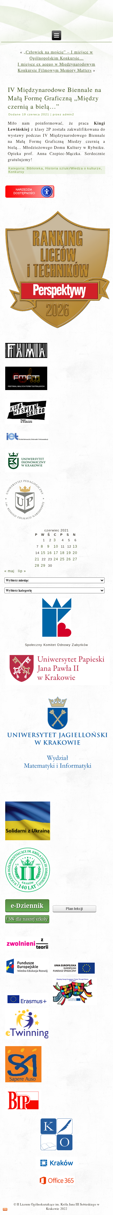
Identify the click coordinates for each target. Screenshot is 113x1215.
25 (62, 559)
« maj (9, 571)
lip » (22, 571)
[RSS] (5, 1209)
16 (49, 553)
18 (62, 553)
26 (68, 559)
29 (43, 566)
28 (37, 566)
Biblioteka (35, 168)
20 (75, 553)
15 (43, 553)
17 (56, 553)
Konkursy (16, 171)
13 (75, 546)
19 (68, 553)
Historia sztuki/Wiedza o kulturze (73, 168)
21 (37, 559)
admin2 (68, 114)
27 (75, 559)
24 (56, 559)
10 (56, 546)
